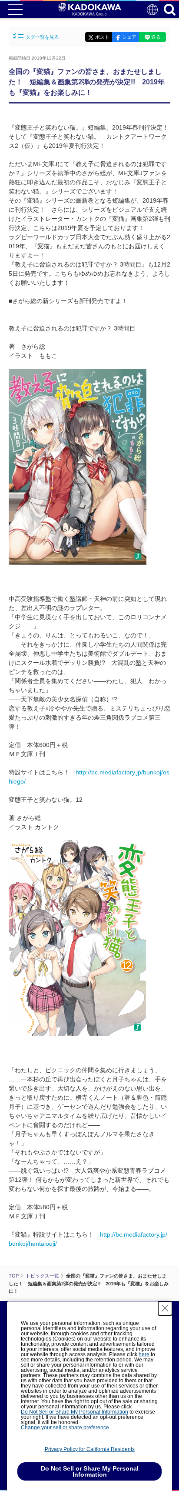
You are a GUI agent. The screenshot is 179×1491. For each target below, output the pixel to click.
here (144, 1354)
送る (156, 37)
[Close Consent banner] (165, 1308)
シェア (129, 37)
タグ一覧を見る (42, 37)
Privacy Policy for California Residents (90, 1449)
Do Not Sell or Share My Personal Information (74, 1411)
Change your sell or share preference (65, 1427)
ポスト (102, 37)
